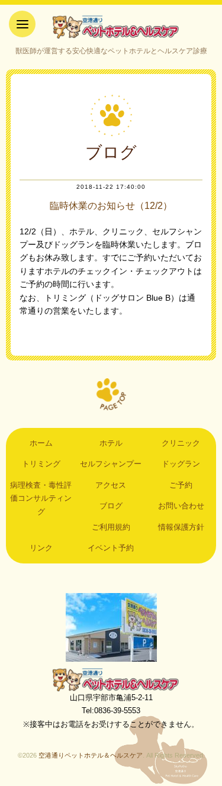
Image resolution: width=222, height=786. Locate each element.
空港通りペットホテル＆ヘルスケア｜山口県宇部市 (111, 26)
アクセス (110, 485)
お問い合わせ (181, 505)
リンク (41, 547)
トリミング (41, 463)
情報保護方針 (181, 527)
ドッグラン (181, 463)
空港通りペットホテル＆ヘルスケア (111, 679)
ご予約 (180, 485)
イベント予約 (111, 547)
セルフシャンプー (110, 463)
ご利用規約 (111, 527)
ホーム (41, 443)
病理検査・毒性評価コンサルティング (41, 498)
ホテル (111, 443)
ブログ (111, 505)
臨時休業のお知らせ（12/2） (111, 206)
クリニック (181, 443)
